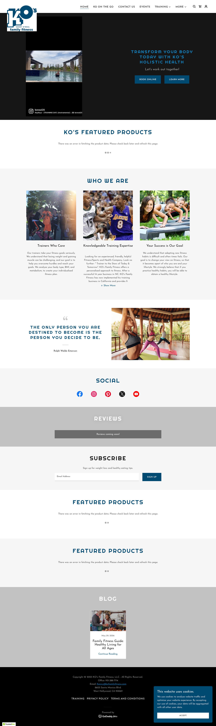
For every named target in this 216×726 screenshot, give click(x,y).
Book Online (147, 79)
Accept (183, 715)
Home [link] (84, 7)
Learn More (177, 79)
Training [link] (77, 699)
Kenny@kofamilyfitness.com (111, 684)
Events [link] (145, 7)
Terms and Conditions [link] (128, 699)
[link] (22, 6)
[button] (163, 7)
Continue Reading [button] (108, 654)
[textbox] (97, 477)
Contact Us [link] (126, 7)
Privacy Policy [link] (98, 699)
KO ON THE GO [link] (103, 7)
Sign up (151, 477)
